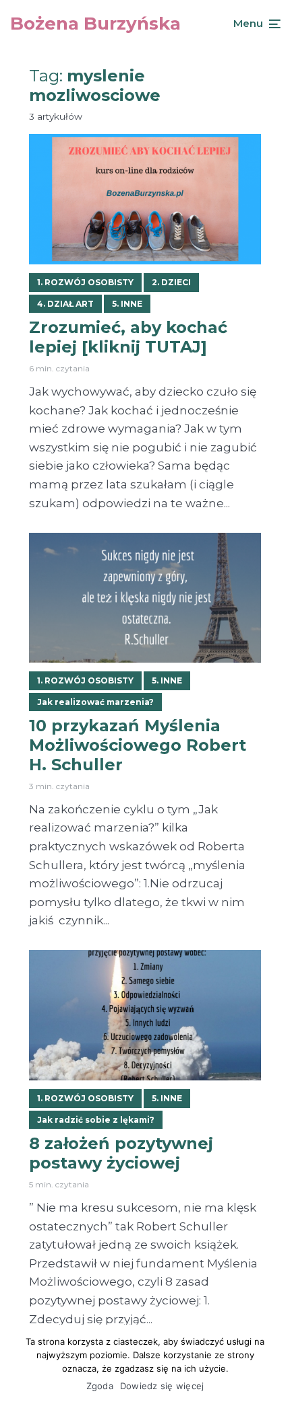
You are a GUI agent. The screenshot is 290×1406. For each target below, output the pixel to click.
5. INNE (127, 304)
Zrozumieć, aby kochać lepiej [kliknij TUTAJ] (128, 337)
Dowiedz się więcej (162, 1385)
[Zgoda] (273, 1365)
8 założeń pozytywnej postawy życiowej (121, 1153)
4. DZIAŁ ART (65, 304)
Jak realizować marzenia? (95, 702)
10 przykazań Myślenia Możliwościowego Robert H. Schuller (137, 745)
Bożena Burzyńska (95, 23)
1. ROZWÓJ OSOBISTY (85, 282)
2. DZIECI (171, 282)
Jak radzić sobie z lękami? (95, 1120)
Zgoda (99, 1385)
